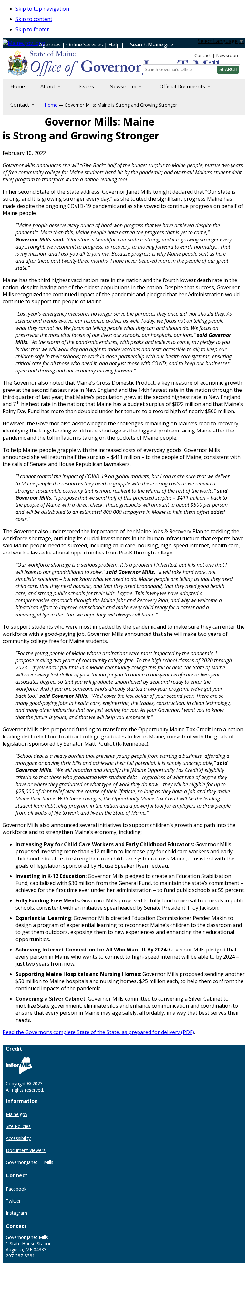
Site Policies (18, 1126)
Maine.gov (16, 1114)
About (44, 90)
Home (17, 86)
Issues (86, 86)
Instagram (16, 1213)
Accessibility (18, 1138)
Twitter (13, 1201)
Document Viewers (26, 1150)
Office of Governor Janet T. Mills (58, 64)
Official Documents (178, 90)
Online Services (84, 44)
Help (114, 44)
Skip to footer (32, 29)
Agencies (50, 44)
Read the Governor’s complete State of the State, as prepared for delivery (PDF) (98, 1032)
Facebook (16, 1189)
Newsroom (228, 55)
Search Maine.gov (151, 44)
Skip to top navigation (42, 8)
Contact (202, 55)
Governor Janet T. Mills (29, 1162)
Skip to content (34, 19)
